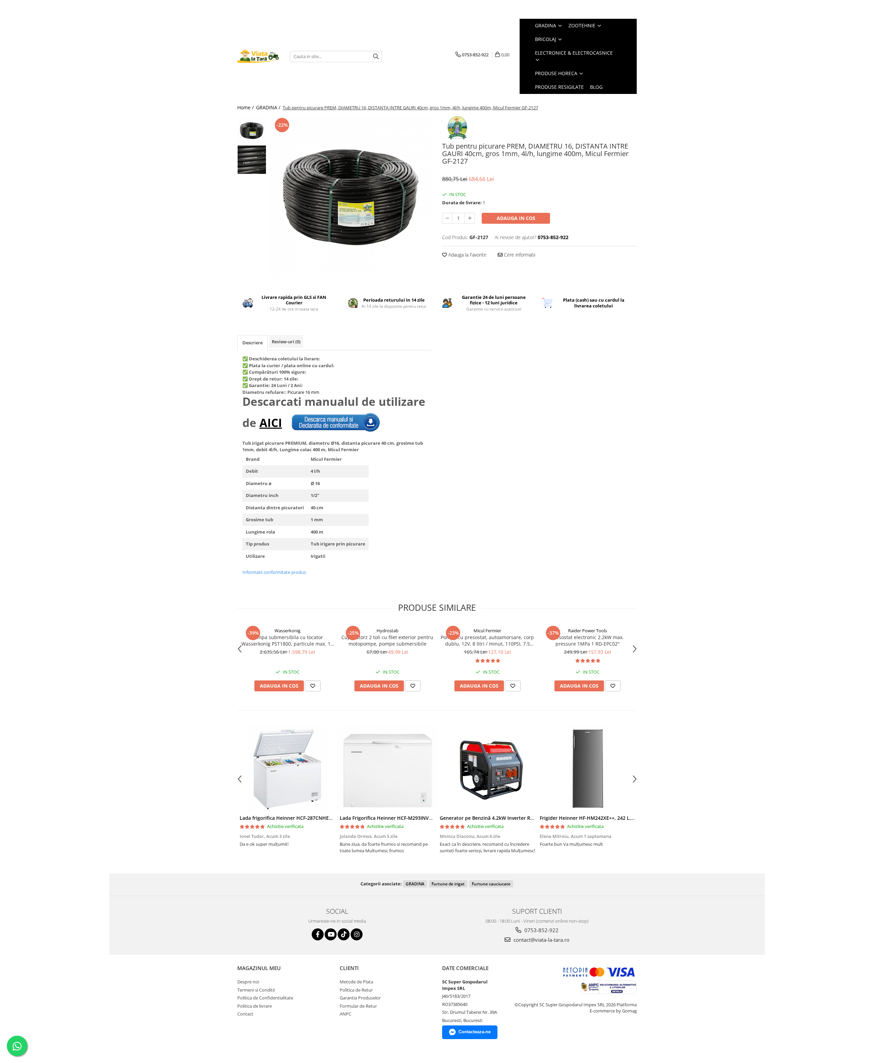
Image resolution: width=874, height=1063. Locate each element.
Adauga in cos (516, 218)
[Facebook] (318, 934)
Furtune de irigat (448, 884)
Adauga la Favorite (467, 254)
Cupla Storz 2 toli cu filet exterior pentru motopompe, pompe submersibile (387, 640)
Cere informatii (519, 254)
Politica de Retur (356, 990)
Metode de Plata (356, 982)
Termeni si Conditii (256, 990)
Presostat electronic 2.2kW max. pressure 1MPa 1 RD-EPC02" (587, 640)
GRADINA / (269, 107)
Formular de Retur (358, 1006)
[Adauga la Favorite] (313, 685)
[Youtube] (331, 934)
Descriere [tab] (252, 343)
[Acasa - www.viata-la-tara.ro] (258, 56)
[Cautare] (376, 56)
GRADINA (415, 884)
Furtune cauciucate (491, 884)
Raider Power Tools (587, 630)
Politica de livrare (254, 1006)
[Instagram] (357, 934)
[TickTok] (344, 934)
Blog (596, 87)
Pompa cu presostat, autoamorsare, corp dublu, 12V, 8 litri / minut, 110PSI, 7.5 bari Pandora (487, 640)
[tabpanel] (351, 197)
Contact (245, 1014)
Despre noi (248, 982)
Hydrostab (387, 630)
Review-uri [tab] (286, 342)
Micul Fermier (487, 630)
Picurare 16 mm (303, 392)
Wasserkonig (287, 630)
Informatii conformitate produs (274, 572)
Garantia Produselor (360, 998)
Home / (246, 107)
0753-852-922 (541, 930)
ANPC (345, 1014)
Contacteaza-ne (475, 1031)
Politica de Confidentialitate (265, 998)
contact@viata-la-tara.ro (540, 939)
